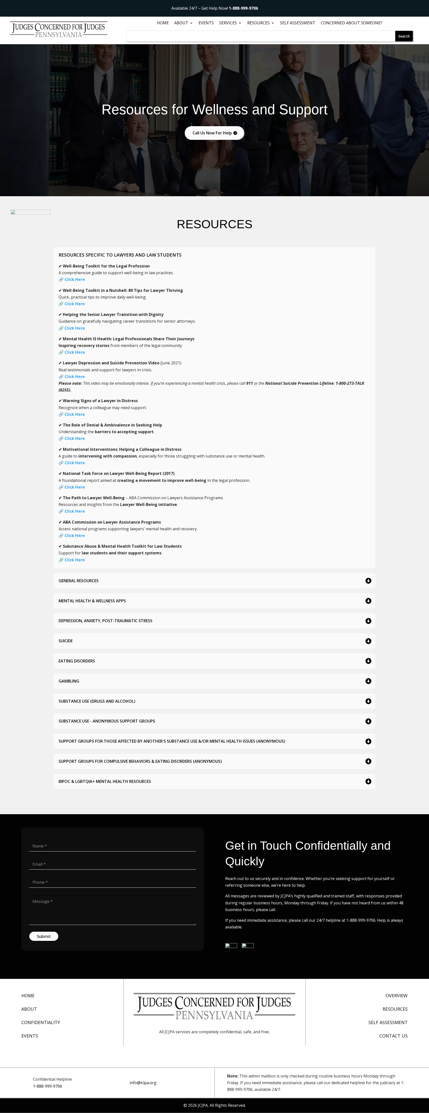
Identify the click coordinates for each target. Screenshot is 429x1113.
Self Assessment (297, 23)
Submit (44, 936)
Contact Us (393, 1036)
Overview (397, 995)
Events (206, 23)
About (29, 1009)
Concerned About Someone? (351, 23)
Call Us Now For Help (212, 133)
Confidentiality (40, 1022)
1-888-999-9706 (243, 8)
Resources (258, 23)
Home (163, 23)
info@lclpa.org (143, 1082)
